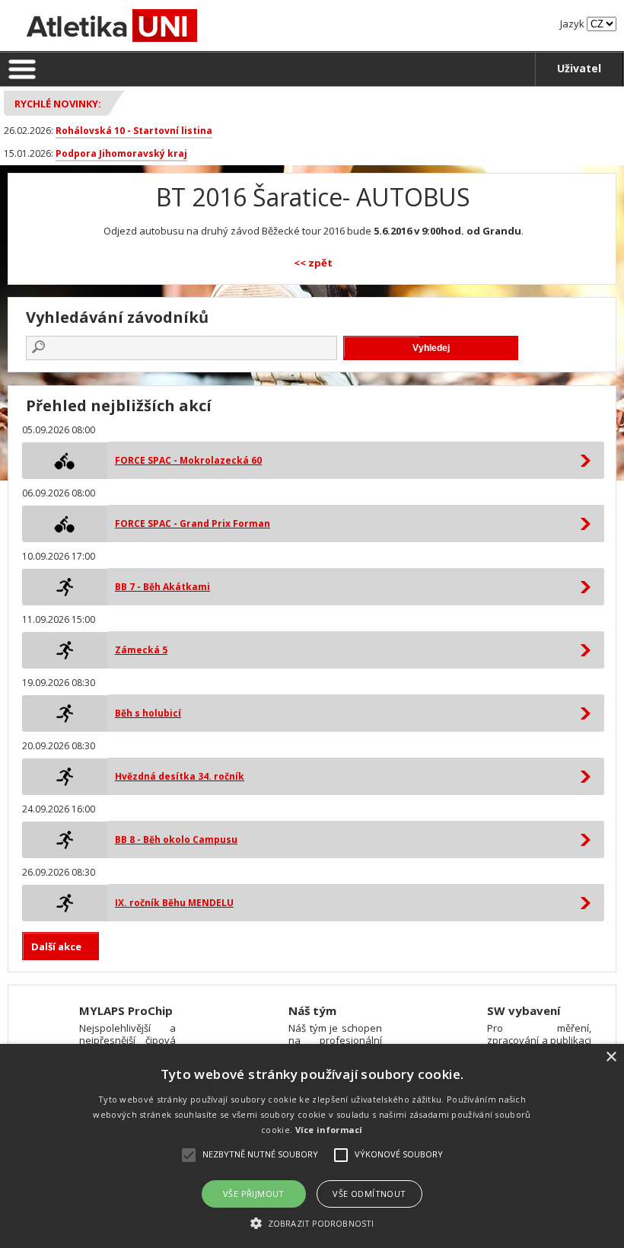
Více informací (329, 1129)
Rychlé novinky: (57, 103)
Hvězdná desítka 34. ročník (179, 776)
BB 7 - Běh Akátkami (162, 586)
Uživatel (579, 68)
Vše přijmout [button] (254, 1193)
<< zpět (313, 263)
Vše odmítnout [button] (369, 1193)
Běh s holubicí (148, 713)
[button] (312, 1222)
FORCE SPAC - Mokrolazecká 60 (188, 460)
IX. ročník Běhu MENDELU (174, 902)
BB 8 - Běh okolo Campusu (176, 839)
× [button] (610, 1057)
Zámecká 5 (141, 649)
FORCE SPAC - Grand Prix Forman (192, 523)
